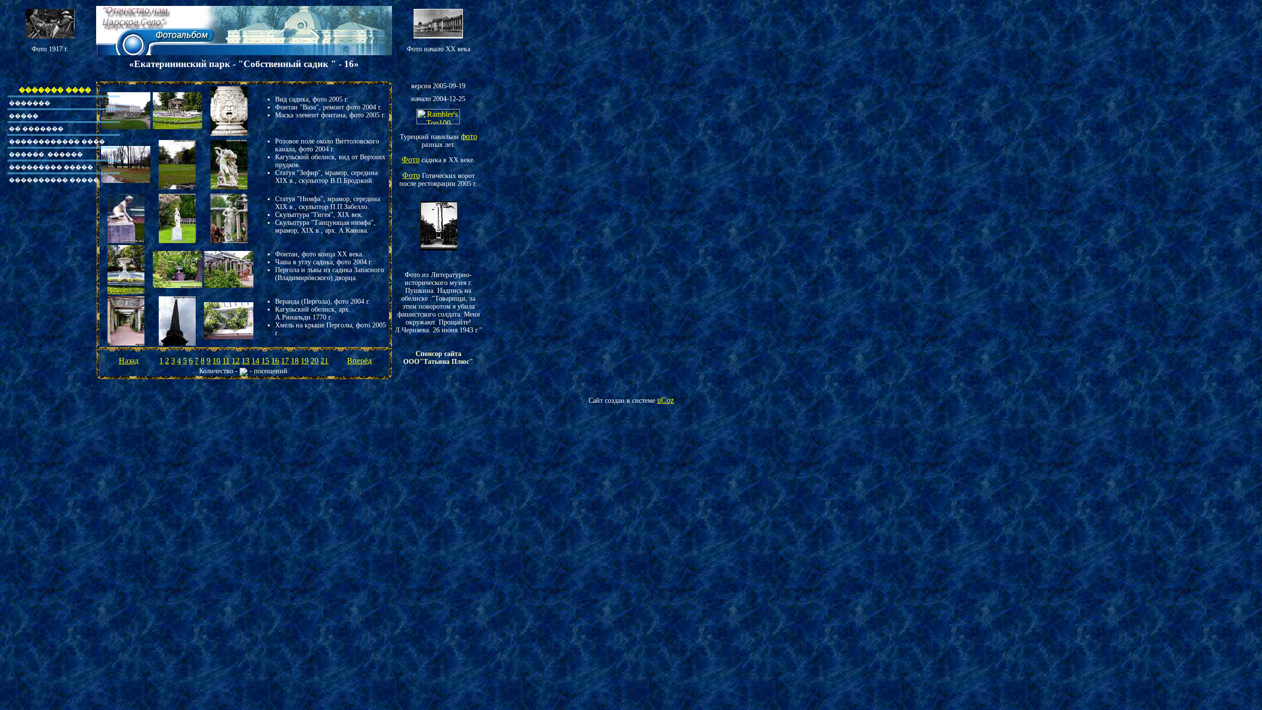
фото (469, 136)
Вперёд (359, 360)
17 (285, 360)
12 (236, 360)
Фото (411, 159)
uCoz (665, 400)
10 (216, 360)
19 (305, 360)
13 (245, 360)
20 (314, 360)
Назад (129, 360)
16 (275, 360)
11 (226, 360)
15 (265, 360)
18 (295, 360)
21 (324, 360)
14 (255, 360)
